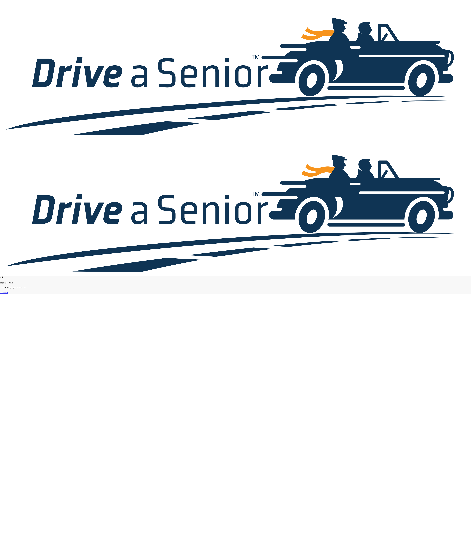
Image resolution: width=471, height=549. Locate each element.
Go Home (4, 293)
